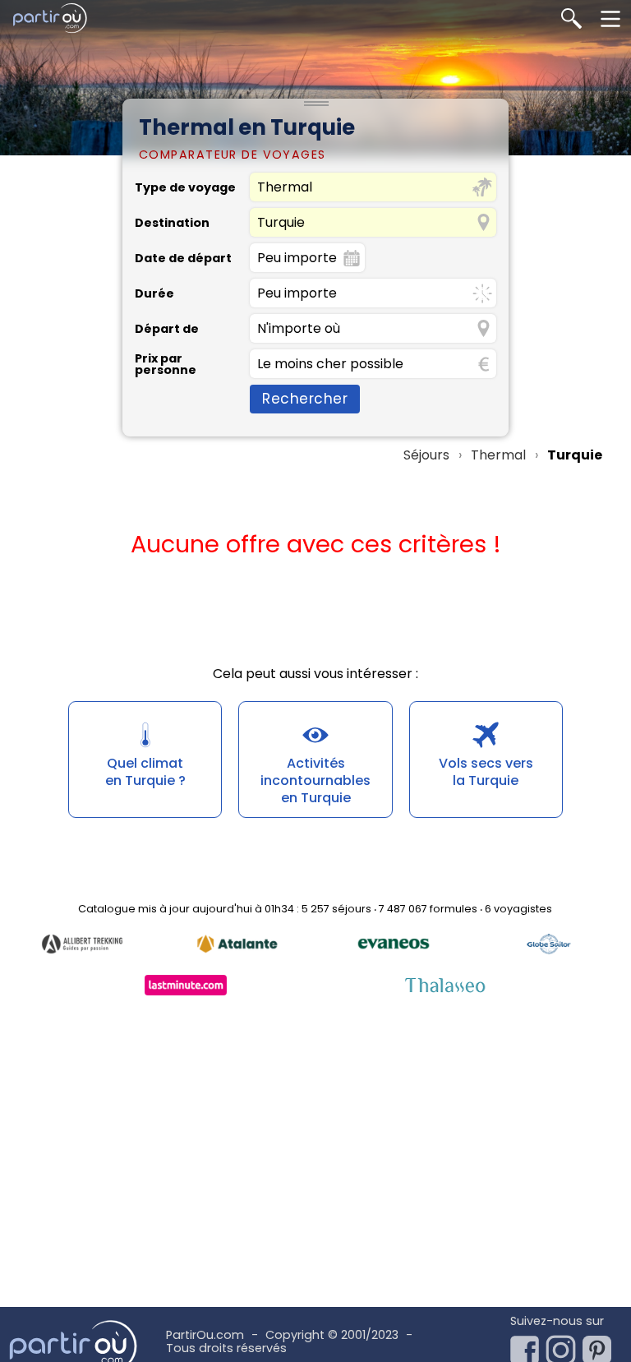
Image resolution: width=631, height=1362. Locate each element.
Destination (172, 223)
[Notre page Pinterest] (601, 1345)
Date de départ (183, 258)
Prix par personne (165, 364)
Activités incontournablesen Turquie (315, 780)
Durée (154, 293)
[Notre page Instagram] (564, 1345)
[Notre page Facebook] (528, 1345)
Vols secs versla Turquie (486, 772)
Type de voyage (185, 187)
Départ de (167, 329)
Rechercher (305, 399)
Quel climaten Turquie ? (145, 772)
